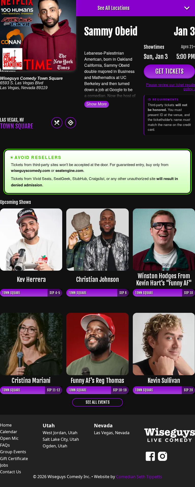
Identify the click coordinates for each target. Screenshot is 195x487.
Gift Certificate (14, 458)
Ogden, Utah (55, 446)
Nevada (103, 425)
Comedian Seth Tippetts (139, 476)
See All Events (98, 402)
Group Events (13, 451)
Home (6, 425)
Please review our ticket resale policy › (170, 87)
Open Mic (9, 438)
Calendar (8, 431)
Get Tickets (169, 71)
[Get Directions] (70, 122)
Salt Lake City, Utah (61, 439)
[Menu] (56, 122)
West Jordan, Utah (60, 432)
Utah (49, 425)
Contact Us (10, 471)
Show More (96, 104)
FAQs (5, 445)
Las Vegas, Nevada (111, 432)
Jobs (4, 465)
